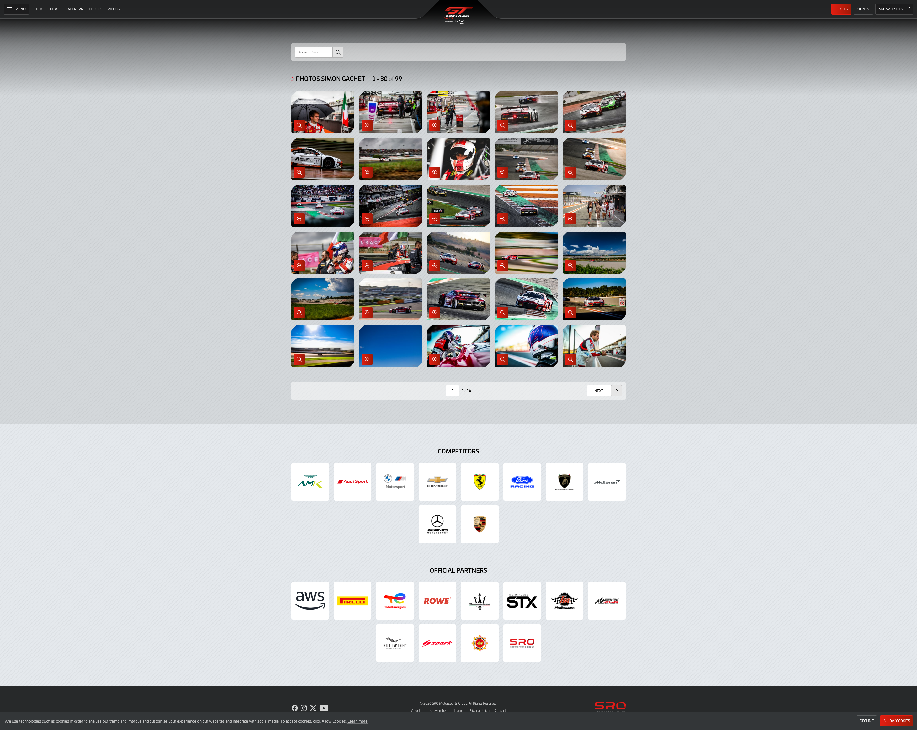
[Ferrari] (480, 482)
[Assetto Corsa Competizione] (607, 601)
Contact (500, 710)
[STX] (522, 601)
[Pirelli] (353, 601)
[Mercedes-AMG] (437, 524)
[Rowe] (437, 601)
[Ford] (522, 482)
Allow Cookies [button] (897, 721)
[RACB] (480, 643)
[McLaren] (607, 482)
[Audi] (353, 482)
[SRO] (522, 643)
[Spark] (437, 643)
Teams (459, 710)
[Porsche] (480, 524)
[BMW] (395, 482)
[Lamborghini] (564, 482)
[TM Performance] (564, 601)
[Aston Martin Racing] (310, 482)
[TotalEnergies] (395, 601)
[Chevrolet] (437, 482)
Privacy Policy (479, 710)
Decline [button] (867, 721)
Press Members (436, 710)
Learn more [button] (357, 721)
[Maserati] (480, 601)
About (415, 710)
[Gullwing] (395, 643)
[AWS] (310, 601)
